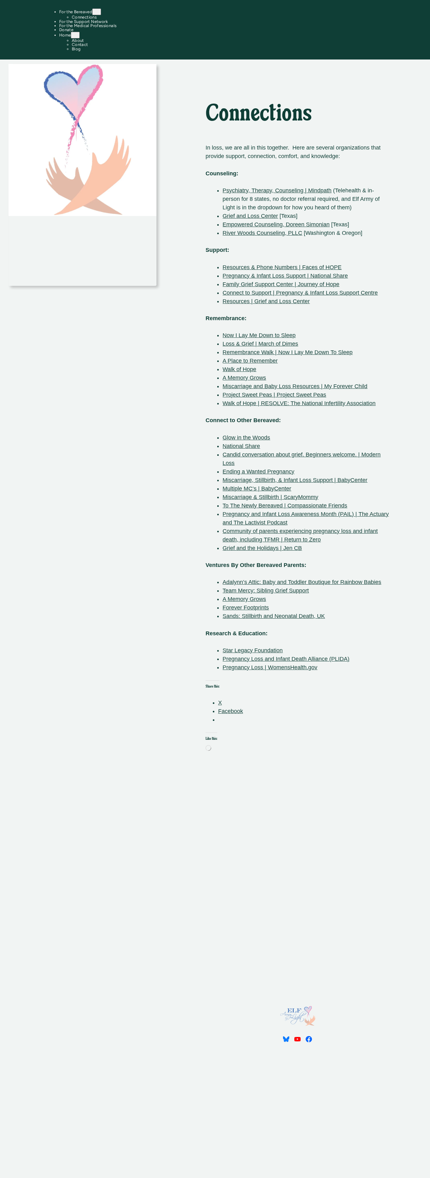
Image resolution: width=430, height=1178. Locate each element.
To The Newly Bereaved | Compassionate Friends (285, 505)
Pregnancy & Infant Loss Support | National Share (285, 276)
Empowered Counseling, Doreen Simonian (276, 224)
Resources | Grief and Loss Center (266, 301)
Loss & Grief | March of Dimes (260, 344)
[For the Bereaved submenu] (96, 11)
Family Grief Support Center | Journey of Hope (281, 284)
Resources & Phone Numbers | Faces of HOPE (282, 267)
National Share (241, 446)
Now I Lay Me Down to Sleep (259, 335)
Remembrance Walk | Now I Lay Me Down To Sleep (288, 352)
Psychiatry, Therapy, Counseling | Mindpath (277, 190)
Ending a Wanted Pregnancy (258, 471)
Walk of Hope (239, 369)
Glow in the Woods (246, 437)
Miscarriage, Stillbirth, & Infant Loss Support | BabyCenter (295, 480)
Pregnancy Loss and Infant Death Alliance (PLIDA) (286, 659)
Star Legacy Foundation (253, 650)
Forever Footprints (246, 607)
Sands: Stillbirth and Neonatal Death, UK (274, 616)
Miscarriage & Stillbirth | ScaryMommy (270, 497)
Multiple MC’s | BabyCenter (257, 488)
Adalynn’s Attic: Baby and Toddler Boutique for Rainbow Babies (302, 582)
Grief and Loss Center (250, 216)
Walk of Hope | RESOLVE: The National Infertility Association (299, 403)
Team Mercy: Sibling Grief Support (266, 590)
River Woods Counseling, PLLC (262, 233)
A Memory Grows (244, 378)
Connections (259, 114)
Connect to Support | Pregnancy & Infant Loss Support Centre (300, 293)
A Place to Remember (250, 361)
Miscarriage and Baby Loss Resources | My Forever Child (295, 386)
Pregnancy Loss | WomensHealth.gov (270, 667)
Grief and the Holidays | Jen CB (262, 548)
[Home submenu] (75, 35)
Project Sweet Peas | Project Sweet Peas (274, 395)
